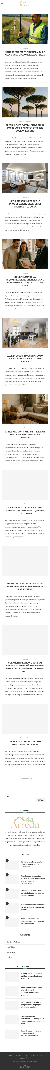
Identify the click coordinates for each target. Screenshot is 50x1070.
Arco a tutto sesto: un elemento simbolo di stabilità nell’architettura (32, 921)
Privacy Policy (36, 1055)
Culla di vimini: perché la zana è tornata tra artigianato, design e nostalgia (25, 511)
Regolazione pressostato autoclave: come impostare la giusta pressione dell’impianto (33, 879)
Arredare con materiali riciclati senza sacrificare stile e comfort (25, 435)
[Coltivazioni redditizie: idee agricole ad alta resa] (25, 719)
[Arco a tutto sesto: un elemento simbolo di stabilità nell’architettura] (12, 922)
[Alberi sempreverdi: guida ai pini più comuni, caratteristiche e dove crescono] (25, 102)
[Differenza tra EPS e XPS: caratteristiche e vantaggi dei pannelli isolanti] (12, 894)
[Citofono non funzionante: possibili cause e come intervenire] (12, 865)
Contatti (26, 1055)
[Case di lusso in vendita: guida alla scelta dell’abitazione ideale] (25, 333)
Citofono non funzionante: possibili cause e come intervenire (31, 864)
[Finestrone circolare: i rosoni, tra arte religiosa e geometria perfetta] (12, 908)
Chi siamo (18, 1055)
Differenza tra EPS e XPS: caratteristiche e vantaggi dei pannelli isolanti (32, 893)
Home (10, 1055)
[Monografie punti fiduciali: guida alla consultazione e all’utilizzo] (25, 29)
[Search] (48, 3)
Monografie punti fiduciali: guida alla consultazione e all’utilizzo (31, 975)
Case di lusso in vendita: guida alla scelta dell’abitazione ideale (25, 359)
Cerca (7, 796)
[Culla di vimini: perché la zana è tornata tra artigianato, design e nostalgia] (25, 485)
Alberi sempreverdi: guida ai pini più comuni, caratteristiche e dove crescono (25, 128)
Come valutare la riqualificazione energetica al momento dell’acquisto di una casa (33, 1020)
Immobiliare (11, 947)
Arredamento (11, 952)
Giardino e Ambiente (13, 942)
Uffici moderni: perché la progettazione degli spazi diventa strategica (25, 204)
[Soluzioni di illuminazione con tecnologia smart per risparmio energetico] (25, 561)
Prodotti (9, 957)
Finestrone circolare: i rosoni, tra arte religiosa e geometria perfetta (33, 907)
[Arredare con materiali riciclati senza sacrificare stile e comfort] (25, 409)
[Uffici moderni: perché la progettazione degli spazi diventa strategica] (25, 178)
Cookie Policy (25, 1058)
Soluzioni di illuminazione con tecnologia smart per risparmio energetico (25, 586)
